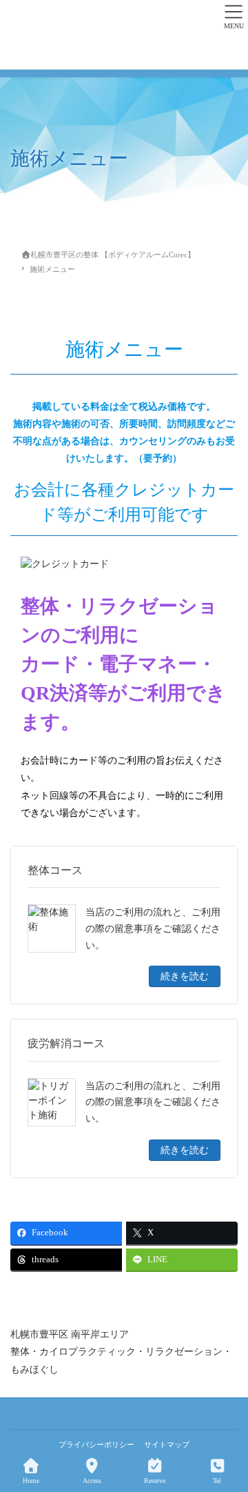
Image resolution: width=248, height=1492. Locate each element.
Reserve (154, 1480)
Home (31, 1480)
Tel (217, 1480)
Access (92, 1480)
